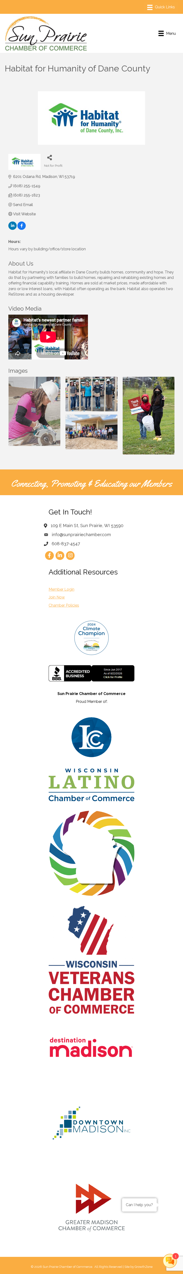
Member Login (61, 589)
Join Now (57, 597)
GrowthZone (143, 1267)
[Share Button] (49, 157)
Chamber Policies (64, 605)
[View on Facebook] (21, 228)
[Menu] (161, 7)
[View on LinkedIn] (12, 228)
